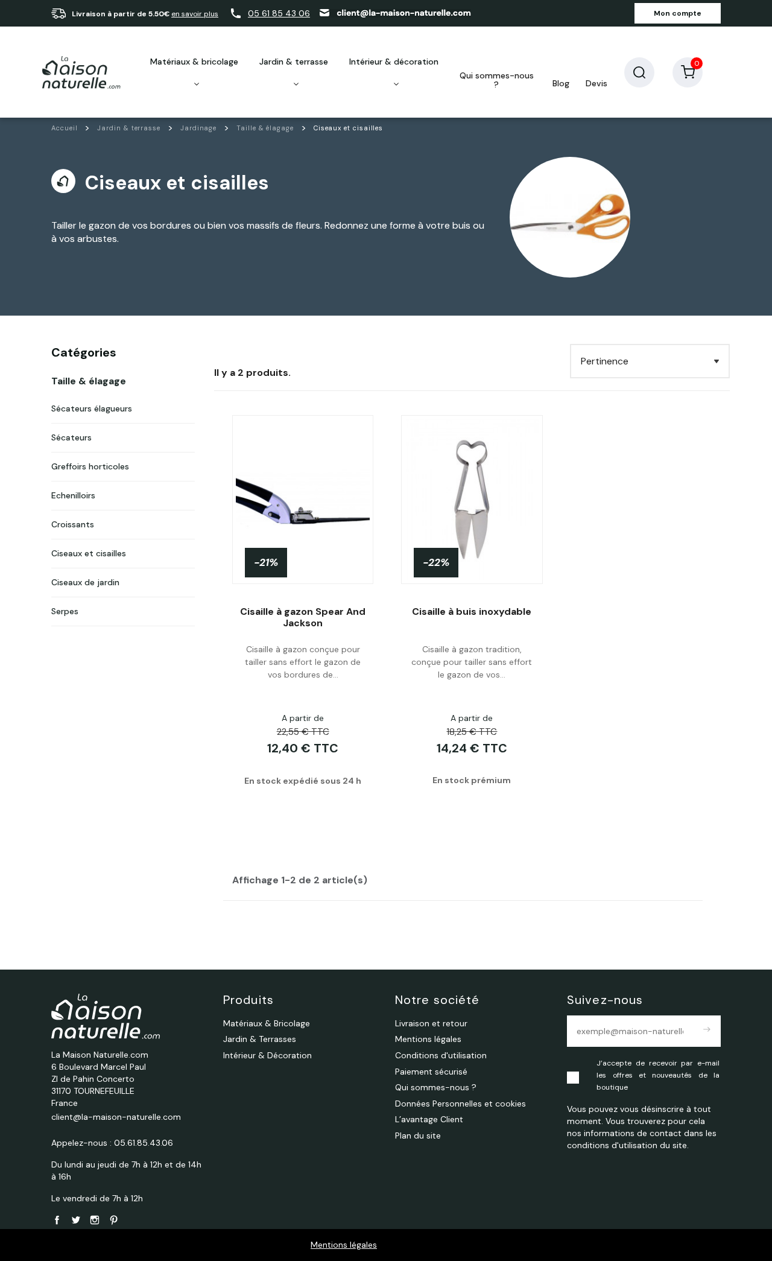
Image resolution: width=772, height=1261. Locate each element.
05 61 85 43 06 (279, 13)
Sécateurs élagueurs (91, 408)
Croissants (72, 524)
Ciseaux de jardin (85, 582)
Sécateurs (71, 437)
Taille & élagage (88, 381)
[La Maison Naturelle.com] (81, 72)
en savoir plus (194, 14)
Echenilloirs (73, 495)
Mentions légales (344, 1244)
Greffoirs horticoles (90, 466)
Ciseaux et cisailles (88, 553)
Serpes (64, 611)
